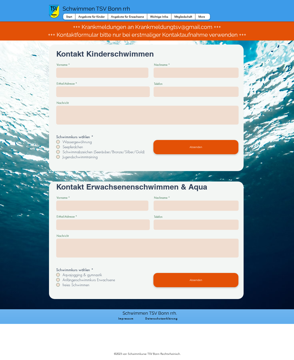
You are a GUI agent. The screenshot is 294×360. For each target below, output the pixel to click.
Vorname (62, 64)
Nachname (160, 64)
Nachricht (63, 102)
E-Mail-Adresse (66, 83)
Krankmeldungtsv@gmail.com (173, 27)
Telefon (158, 83)
